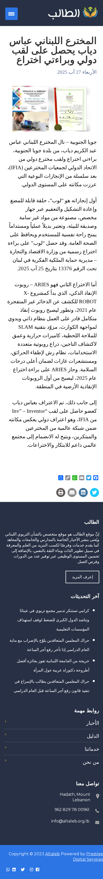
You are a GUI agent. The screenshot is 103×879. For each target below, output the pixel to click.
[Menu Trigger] (11, 14)
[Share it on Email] (72, 492)
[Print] (60, 492)
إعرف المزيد (82, 576)
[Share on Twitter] (94, 492)
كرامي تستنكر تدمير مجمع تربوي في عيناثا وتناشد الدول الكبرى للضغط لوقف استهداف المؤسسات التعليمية (53, 620)
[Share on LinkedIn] (83, 492)
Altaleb (52, 854)
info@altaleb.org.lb (70, 821)
